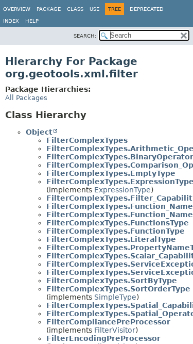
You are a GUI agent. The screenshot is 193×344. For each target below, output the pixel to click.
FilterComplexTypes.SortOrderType (118, 289)
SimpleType (115, 297)
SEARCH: (85, 36)
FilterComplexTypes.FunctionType (115, 231)
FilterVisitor (114, 330)
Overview (16, 9)
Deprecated (147, 9)
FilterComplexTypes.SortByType (111, 280)
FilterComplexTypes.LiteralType (111, 239)
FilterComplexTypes (87, 140)
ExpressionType (122, 190)
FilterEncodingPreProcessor (103, 338)
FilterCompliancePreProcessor (108, 322)
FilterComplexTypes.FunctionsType (117, 223)
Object (39, 132)
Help (32, 21)
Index (11, 21)
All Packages (26, 98)
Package (49, 9)
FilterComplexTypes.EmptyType (111, 173)
